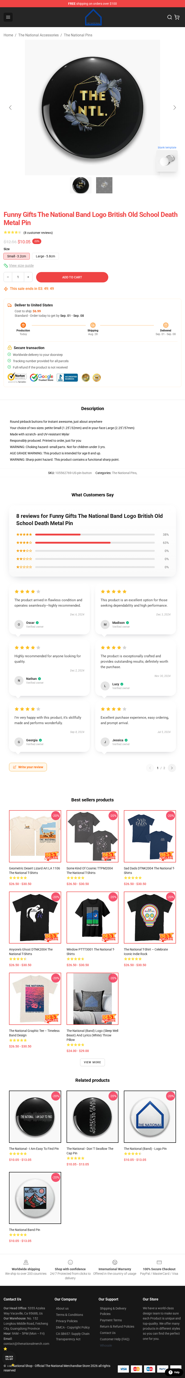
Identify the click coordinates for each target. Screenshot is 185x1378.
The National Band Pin (24, 1230)
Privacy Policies (67, 1321)
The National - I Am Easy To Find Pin (34, 1148)
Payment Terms (111, 1320)
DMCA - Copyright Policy (73, 1327)
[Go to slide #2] (104, 185)
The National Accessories (38, 35)
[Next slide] (174, 107)
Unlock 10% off (9, 1358)
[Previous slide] (10, 107)
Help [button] (177, 1372)
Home (8, 35)
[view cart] (177, 17)
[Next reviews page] (172, 768)
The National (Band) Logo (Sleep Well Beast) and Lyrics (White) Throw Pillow (92, 1035)
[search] (169, 17)
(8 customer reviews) (38, 233)
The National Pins (78, 35)
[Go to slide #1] (81, 185)
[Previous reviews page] (150, 768)
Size (7, 249)
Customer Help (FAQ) (115, 1339)
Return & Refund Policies (117, 1326)
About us (62, 1308)
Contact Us (108, 1333)
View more (92, 1062)
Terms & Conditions (69, 1315)
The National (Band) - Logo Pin (145, 1148)
